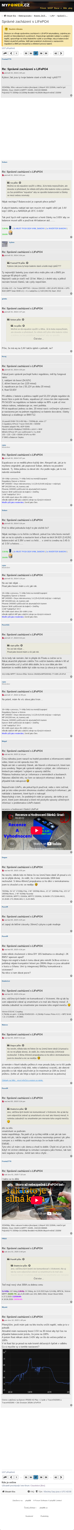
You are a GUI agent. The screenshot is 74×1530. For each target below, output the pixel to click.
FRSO (4, 1239)
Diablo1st (6, 981)
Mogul (4, 741)
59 (46, 53)
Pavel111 (5, 625)
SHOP (50, 8)
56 (31, 53)
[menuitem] (34, 16)
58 (41, 53)
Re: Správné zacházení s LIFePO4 (25, 69)
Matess (5, 1025)
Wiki (65, 8)
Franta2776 (6, 59)
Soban (4, 162)
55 (26, 53)
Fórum (43, 8)
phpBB (28, 1500)
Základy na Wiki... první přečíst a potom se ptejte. (22, 1080)
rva (11, 183)
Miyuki (4, 1307)
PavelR (5, 907)
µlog (70, 8)
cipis (4, 445)
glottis (4, 299)
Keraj (4, 356)
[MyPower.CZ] (16, 4)
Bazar (56, 8)
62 (56, 53)
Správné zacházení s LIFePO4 (25, 21)
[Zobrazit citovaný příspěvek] (20, 182)
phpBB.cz (43, 1508)
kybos (11, 242)
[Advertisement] (37, 129)
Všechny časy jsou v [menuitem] (57, 1492)
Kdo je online (9, 1482)
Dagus (4, 857)
